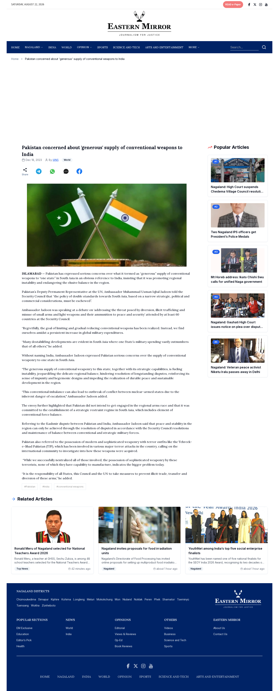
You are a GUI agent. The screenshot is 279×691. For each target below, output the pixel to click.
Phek (157, 599)
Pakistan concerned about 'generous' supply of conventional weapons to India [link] (75, 58)
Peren (148, 599)
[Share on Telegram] (39, 171)
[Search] (264, 47)
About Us (219, 628)
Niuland (127, 599)
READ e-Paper (233, 4)
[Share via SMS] (66, 171)
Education (23, 634)
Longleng (79, 599)
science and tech (126, 47)
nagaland (32, 47)
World (66, 47)
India (52, 47)
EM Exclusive (24, 628)
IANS (56, 159)
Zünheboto (49, 605)
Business (170, 634)
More (193, 47)
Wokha (35, 605)
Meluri (90, 599)
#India (46, 486)
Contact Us (220, 634)
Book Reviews (123, 646)
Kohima (66, 599)
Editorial (120, 628)
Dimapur (43, 599)
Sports (168, 646)
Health (20, 646)
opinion (83, 47)
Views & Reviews (125, 634)
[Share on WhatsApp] (52, 171)
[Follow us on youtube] (266, 4)
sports (102, 47)
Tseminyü (183, 599)
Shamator (168, 599)
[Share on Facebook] (79, 171)
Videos (168, 628)
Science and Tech (175, 640)
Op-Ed (118, 640)
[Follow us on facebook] (249, 4)
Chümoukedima (26, 599)
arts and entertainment (164, 47)
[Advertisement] (139, 102)
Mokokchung (105, 599)
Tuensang (23, 605)
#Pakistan (29, 486)
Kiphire (55, 599)
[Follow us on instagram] (260, 4)
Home (15, 47)
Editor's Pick (24, 640)
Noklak (138, 599)
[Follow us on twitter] (254, 4)
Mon (117, 599)
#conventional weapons (70, 486)
